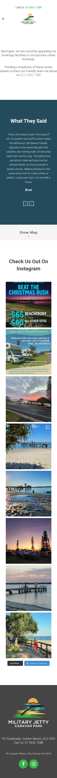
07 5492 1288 (33, 7)
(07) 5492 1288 (30, 75)
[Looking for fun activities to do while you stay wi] (28, 635)
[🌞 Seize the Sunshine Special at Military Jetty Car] (28, 446)
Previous (25, 203)
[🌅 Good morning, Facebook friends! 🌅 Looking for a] (28, 541)
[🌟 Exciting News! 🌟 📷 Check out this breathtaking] (28, 493)
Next (31, 203)
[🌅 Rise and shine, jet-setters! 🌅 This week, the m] (28, 399)
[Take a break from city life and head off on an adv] (28, 588)
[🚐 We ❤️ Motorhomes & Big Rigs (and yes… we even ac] (28, 352)
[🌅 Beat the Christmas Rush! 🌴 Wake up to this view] (28, 305)
